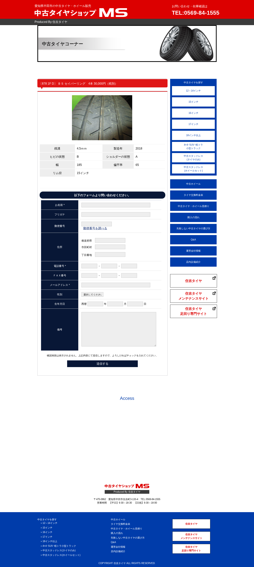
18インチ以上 (193, 135)
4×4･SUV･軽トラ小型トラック (193, 146)
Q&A (193, 239)
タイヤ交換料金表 (193, 195)
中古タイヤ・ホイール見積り (193, 206)
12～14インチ (193, 90)
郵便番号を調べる (95, 228)
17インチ (193, 124)
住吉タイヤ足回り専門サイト (193, 311)
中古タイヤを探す (47, 519)
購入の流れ (193, 217)
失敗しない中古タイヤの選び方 (193, 228)
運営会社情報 (193, 250)
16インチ (193, 113)
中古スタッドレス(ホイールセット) (193, 169)
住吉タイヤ (193, 281)
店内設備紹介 (193, 262)
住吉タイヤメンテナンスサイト (194, 296)
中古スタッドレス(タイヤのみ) (193, 158)
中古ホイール (193, 183)
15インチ (193, 101)
